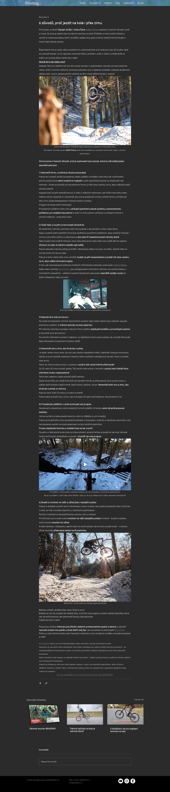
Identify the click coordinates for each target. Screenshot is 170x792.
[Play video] (85, 464)
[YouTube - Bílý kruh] (120, 781)
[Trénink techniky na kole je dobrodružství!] (85, 714)
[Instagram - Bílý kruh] (126, 781)
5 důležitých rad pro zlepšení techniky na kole (124, 730)
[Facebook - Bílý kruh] (132, 781)
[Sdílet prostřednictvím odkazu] (46, 683)
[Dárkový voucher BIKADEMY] (45, 714)
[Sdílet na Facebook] (40, 683)
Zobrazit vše (138, 700)
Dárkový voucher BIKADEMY (42, 728)
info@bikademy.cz (75, 783)
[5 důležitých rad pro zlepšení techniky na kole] (125, 714)
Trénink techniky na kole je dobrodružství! (82, 730)
